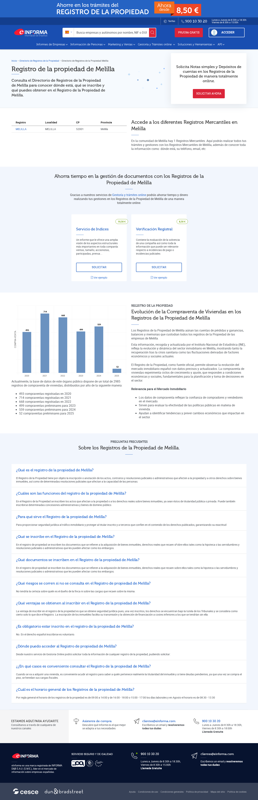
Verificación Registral (154, 229)
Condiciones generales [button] (172, 791)
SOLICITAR (99, 267)
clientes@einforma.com (158, 721)
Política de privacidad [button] (197, 791)
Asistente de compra (97, 721)
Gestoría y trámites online (129, 195)
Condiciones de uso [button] (148, 791)
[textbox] (68, 32)
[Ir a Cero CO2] (79, 763)
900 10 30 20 (211, 721)
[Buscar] (152, 32)
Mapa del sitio (218, 791)
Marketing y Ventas (120, 44)
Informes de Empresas (50, 44)
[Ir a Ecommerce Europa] (100, 763)
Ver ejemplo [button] (100, 277)
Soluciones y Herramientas (195, 44)
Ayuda (132, 791)
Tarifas (171, 20)
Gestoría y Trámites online (155, 44)
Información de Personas (86, 44)
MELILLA (21, 129)
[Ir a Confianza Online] (91, 763)
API (220, 44)
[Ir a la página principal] (32, 32)
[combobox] (68, 32)
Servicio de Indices (92, 229)
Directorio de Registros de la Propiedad (39, 60)
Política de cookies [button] (236, 791)
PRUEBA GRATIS (188, 32)
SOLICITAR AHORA (208, 93)
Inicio (14, 60)
